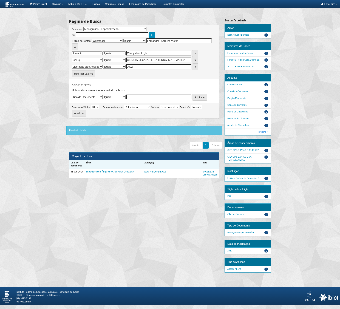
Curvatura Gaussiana (237, 91)
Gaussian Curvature (237, 105)
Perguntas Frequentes (173, 4)
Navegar (56, 4)
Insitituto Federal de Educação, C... (244, 178)
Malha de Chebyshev (237, 111)
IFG (229, 196)
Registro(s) (185, 107)
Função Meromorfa (236, 98)
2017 (229, 251)
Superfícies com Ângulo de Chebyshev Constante (110, 172)
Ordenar (155, 107)
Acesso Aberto (234, 269)
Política (96, 4)
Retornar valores (83, 73)
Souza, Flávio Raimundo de (240, 66)
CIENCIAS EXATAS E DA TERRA (243, 150)
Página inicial (39, 4)
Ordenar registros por (113, 107)
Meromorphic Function (238, 118)
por (73, 35)
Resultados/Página (81, 107)
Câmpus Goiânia (235, 214)
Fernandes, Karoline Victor (240, 53)
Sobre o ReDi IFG (77, 4)
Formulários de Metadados (143, 4)
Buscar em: (77, 29)
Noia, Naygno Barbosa (155, 172)
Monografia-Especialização (240, 232)
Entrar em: (329, 4)
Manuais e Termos (114, 4)
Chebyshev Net (234, 84)
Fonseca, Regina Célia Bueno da (243, 60)
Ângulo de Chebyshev (238, 125)
